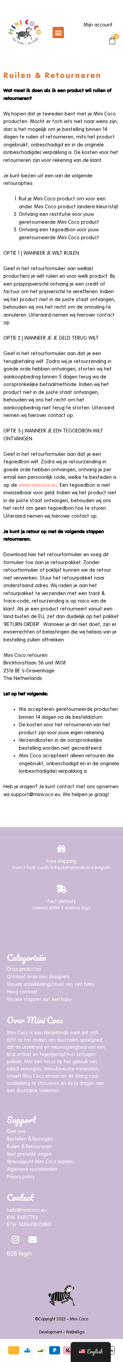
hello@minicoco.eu (26, 1210)
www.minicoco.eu (37, 485)
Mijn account (98, 25)
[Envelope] (32, 1239)
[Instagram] (15, 1239)
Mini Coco (79, 1319)
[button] (58, 32)
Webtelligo (75, 1332)
